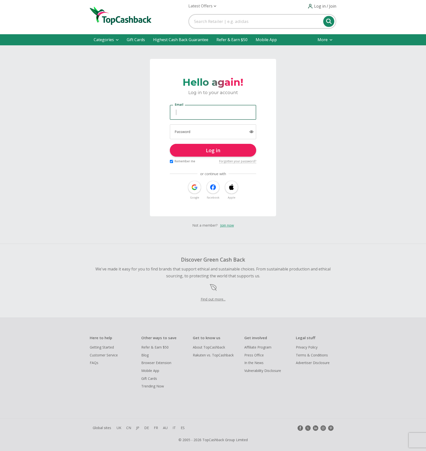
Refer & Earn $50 (232, 39)
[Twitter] (308, 428)
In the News (254, 362)
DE (146, 427)
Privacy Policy (307, 347)
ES (183, 427)
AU (165, 427)
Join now (227, 225)
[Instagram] (323, 428)
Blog (145, 355)
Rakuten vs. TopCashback (213, 355)
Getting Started (102, 347)
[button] (202, 6)
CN (128, 427)
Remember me (185, 161)
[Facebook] (300, 428)
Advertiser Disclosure (313, 362)
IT (174, 427)
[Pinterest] (331, 428)
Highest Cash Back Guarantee (180, 39)
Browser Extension (156, 362)
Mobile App (266, 39)
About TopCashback (209, 347)
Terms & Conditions (312, 355)
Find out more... (213, 299)
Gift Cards (136, 39)
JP (137, 427)
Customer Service (104, 355)
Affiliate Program (257, 347)
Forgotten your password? (237, 161)
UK (119, 427)
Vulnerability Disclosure (262, 370)
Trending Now (152, 386)
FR (156, 427)
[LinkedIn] (315, 428)
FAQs (94, 362)
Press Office (254, 355)
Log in (213, 150)
